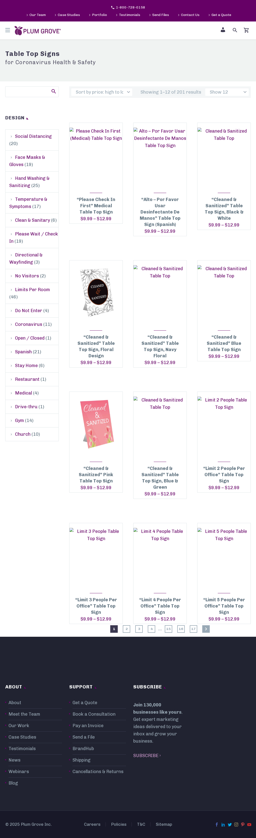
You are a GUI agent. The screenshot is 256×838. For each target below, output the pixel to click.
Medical (23, 393)
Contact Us (190, 15)
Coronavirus (28, 324)
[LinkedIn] (223, 825)
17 (193, 629)
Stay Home (26, 365)
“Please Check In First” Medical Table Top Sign (96, 206)
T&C (141, 824)
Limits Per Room (32, 289)
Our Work (18, 725)
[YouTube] (249, 825)
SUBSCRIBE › (147, 755)
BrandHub (83, 748)
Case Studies (69, 15)
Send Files (160, 15)
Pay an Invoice (88, 725)
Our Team (38, 15)
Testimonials (129, 15)
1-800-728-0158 (130, 7)
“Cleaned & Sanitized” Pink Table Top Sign (96, 475)
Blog (13, 783)
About (14, 702)
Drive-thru (26, 407)
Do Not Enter (28, 310)
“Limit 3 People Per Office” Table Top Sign (96, 606)
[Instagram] (236, 825)
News (14, 760)
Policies (118, 824)
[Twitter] (230, 825)
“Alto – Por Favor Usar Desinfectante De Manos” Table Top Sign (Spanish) (160, 212)
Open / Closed (29, 338)
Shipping (81, 760)
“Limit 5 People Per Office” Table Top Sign (224, 606)
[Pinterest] (243, 825)
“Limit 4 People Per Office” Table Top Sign (160, 606)
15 (168, 629)
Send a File (83, 737)
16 (181, 629)
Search (53, 91)
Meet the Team (24, 714)
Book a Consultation (94, 714)
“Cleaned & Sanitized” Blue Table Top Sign (224, 343)
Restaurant (27, 379)
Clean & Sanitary (32, 220)
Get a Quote (221, 15)
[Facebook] (217, 825)
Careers (92, 824)
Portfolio (99, 15)
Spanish (23, 352)
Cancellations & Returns (98, 771)
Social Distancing (33, 136)
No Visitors (27, 276)
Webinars (18, 771)
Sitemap (164, 824)
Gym (19, 420)
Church (22, 434)
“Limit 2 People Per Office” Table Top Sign (224, 475)
